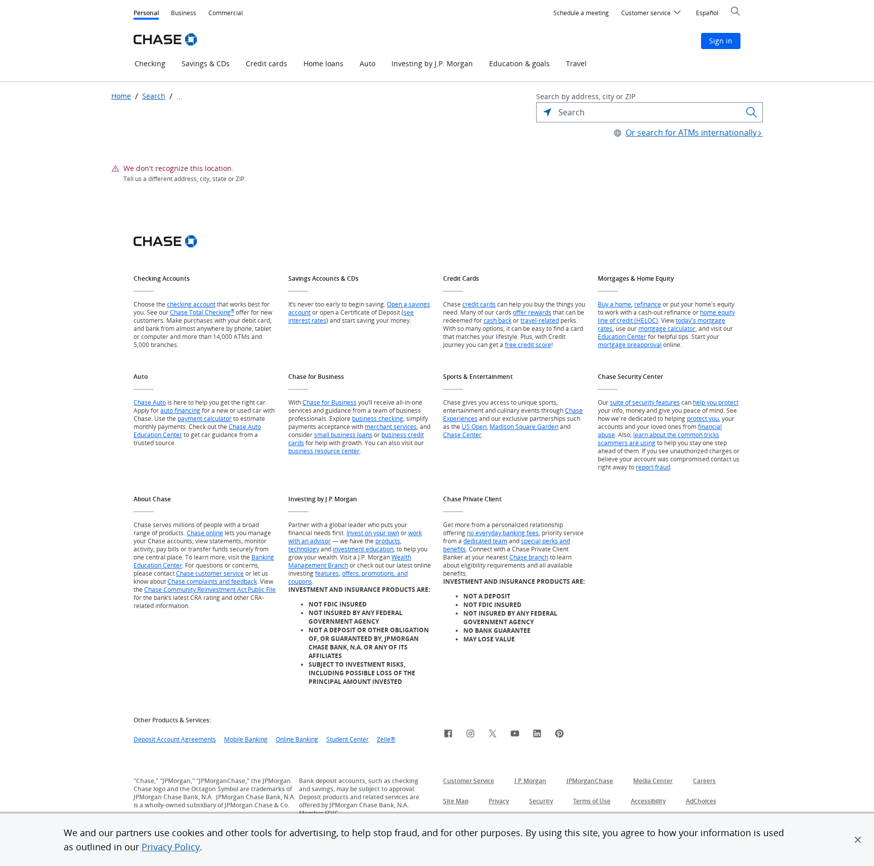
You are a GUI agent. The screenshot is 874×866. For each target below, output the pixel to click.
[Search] (752, 112)
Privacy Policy (171, 847)
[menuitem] (581, 13)
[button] (858, 840)
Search (153, 96)
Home (121, 96)
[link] (448, 735)
